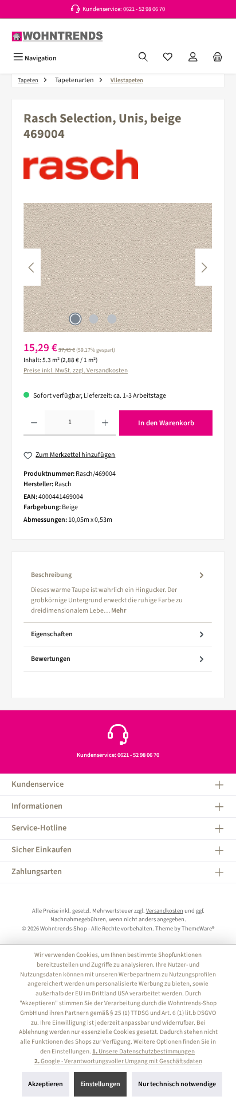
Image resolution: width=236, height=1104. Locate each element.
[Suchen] (143, 58)
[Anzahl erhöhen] (105, 423)
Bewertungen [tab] (50, 659)
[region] (118, 267)
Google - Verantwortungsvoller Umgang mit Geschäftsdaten (118, 1061)
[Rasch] (118, 164)
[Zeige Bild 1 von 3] (75, 319)
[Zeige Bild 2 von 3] (93, 319)
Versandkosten (164, 910)
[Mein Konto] (193, 58)
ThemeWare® (198, 928)
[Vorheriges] (32, 267)
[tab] (117, 592)
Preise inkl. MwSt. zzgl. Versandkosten (75, 370)
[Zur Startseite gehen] (57, 36)
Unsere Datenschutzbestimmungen (143, 1051)
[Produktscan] (118, 267)
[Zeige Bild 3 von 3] (111, 319)
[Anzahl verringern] (34, 423)
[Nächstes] (204, 267)
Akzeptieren (45, 1084)
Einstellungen (100, 1084)
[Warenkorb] (217, 58)
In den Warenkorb (166, 423)
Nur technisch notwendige (177, 1084)
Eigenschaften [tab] (52, 634)
